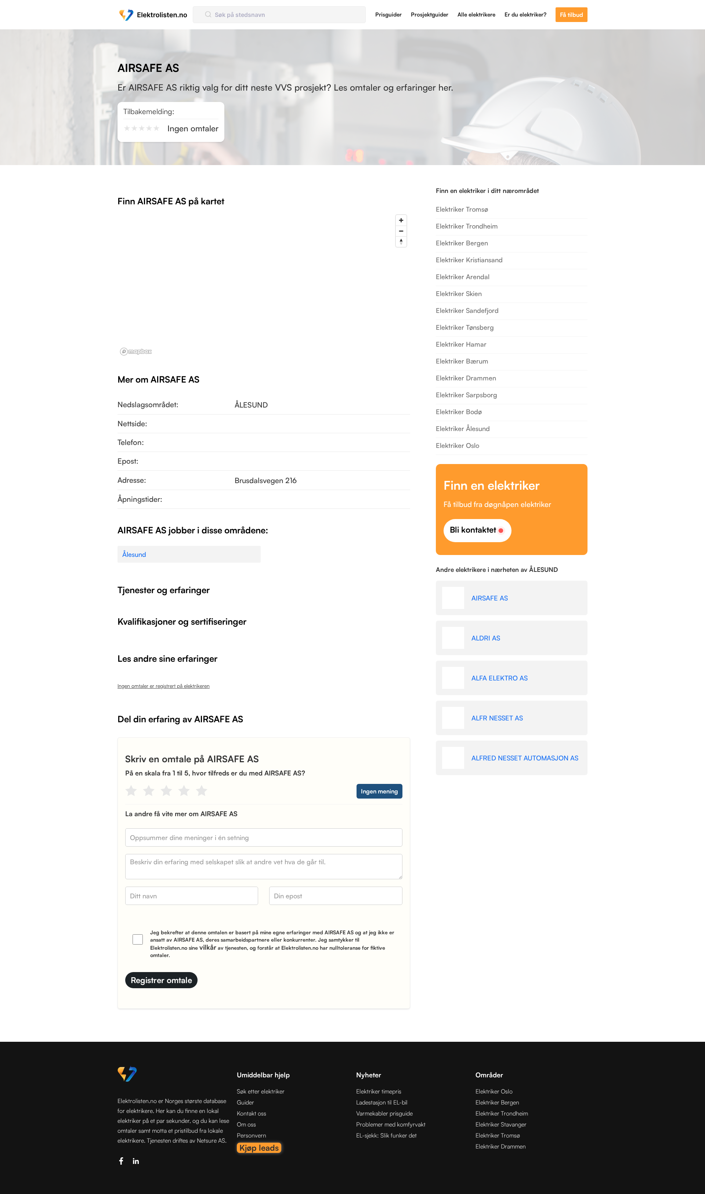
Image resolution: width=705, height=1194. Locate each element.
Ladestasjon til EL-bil (382, 1102)
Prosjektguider (429, 14)
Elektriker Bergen (462, 243)
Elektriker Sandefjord (467, 310)
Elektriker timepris (378, 1091)
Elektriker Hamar (461, 344)
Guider (245, 1102)
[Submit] (207, 15)
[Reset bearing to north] (401, 241)
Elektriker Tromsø (462, 209)
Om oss (246, 1124)
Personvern (251, 1135)
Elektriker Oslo (457, 445)
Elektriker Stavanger (501, 1124)
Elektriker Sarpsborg (466, 395)
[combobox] (279, 14)
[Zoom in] (401, 220)
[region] (264, 284)
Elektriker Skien (459, 293)
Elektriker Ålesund (463, 428)
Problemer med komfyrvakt (391, 1124)
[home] (153, 14)
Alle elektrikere (476, 14)
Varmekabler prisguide (384, 1113)
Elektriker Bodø (459, 412)
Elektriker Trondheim (467, 226)
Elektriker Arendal (462, 277)
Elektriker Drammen (466, 378)
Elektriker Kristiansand (469, 260)
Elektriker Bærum (462, 361)
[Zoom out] (401, 231)
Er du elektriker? (525, 14)
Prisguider (388, 14)
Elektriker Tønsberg (465, 327)
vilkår (207, 947)
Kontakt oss (251, 1113)
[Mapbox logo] (136, 351)
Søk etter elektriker (261, 1091)
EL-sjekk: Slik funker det (386, 1135)
